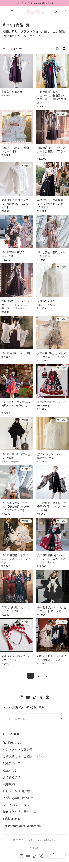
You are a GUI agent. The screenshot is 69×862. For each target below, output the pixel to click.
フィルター (14, 48)
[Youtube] (28, 697)
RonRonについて (14, 742)
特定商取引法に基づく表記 (20, 812)
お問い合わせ (12, 819)
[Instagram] (21, 697)
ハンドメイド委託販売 (17, 749)
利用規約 (9, 784)
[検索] (12, 11)
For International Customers (22, 826)
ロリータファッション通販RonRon (39, 840)
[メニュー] (4, 11)
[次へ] (47, 676)
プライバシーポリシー (17, 805)
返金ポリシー (12, 770)
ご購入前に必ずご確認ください (23, 756)
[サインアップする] (60, 719)
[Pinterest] (47, 697)
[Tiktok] (34, 697)
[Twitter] (41, 697)
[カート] (65, 11)
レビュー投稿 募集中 (16, 791)
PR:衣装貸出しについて (18, 798)
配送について (12, 763)
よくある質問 (12, 777)
